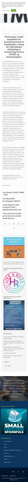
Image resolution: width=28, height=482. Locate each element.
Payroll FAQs (7, 462)
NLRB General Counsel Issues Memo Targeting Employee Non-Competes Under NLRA (14, 342)
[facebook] (9, 224)
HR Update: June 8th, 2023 (10, 353)
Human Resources (20, 34)
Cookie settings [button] (6, 10)
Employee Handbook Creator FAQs (12, 450)
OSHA (5, 459)
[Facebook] (18, 472)
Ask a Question (7, 441)
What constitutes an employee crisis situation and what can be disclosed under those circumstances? (14, 348)
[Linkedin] (23, 472)
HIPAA (5, 453)
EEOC (5, 447)
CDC (5, 444)
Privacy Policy (4, 475)
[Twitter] (13, 472)
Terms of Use (12, 475)
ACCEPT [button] (13, 10)
